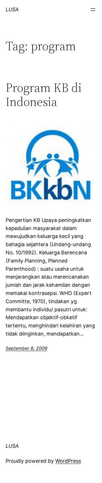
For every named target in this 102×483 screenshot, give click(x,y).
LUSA (12, 9)
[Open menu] (93, 9)
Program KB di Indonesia (44, 95)
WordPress (68, 461)
